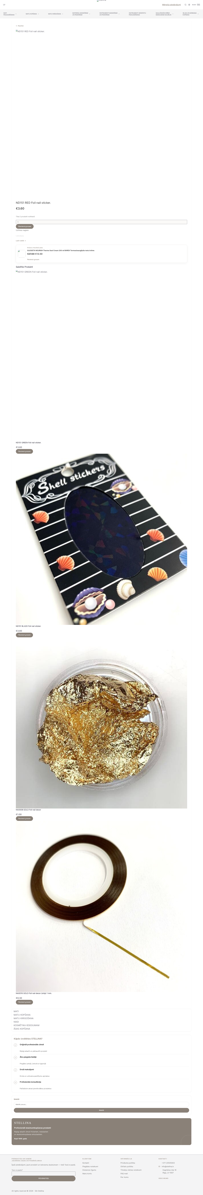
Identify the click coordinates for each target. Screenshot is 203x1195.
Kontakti (85, 1163)
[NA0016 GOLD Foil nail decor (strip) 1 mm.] (101, 906)
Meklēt (16, 1099)
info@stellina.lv (168, 1166)
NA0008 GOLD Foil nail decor (28, 810)
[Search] (185, 4)
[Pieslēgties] (189, 4)
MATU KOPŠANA (22, 1015)
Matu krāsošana (54, 14)
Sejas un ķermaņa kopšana (190, 14)
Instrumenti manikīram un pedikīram (108, 14)
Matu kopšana (31, 14)
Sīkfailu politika (127, 1166)
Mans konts (87, 1173)
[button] (4, 4)
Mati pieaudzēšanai (8, 14)
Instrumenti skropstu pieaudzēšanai (137, 14)
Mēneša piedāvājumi (171, 5)
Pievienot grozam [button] (24, 451)
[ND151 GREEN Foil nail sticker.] (101, 355)
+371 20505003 (168, 1163)
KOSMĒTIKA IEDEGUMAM (26, 1025)
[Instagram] (159, 1182)
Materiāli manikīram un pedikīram (80, 14)
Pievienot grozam (24, 226)
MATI (16, 1011)
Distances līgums (89, 1170)
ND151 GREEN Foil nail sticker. (28, 443)
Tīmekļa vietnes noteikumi (131, 1170)
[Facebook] (165, 1182)
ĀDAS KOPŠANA (22, 1029)
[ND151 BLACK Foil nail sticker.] (101, 539)
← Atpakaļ (19, 26)
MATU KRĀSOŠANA (24, 1018)
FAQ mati (124, 1173)
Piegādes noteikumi (90, 1166)
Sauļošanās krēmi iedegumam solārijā (163, 14)
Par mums (124, 1177)
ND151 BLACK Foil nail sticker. (28, 626)
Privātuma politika (128, 1163)
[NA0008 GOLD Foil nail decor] (101, 723)
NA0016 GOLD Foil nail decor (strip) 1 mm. (34, 993)
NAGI (16, 1022)
